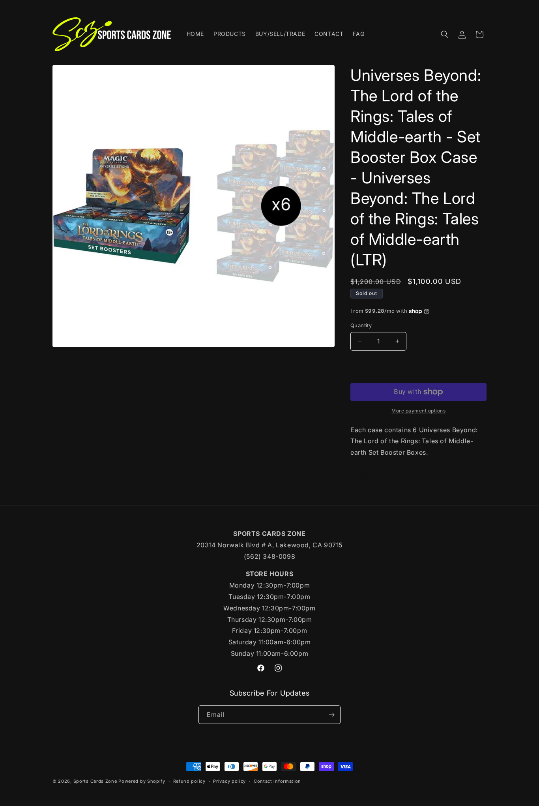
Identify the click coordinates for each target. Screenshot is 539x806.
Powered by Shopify (141, 781)
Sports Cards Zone (95, 781)
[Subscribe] (331, 714)
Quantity (361, 325)
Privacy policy (229, 781)
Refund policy (189, 781)
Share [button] (367, 476)
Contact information (277, 781)
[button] (444, 34)
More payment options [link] (418, 411)
